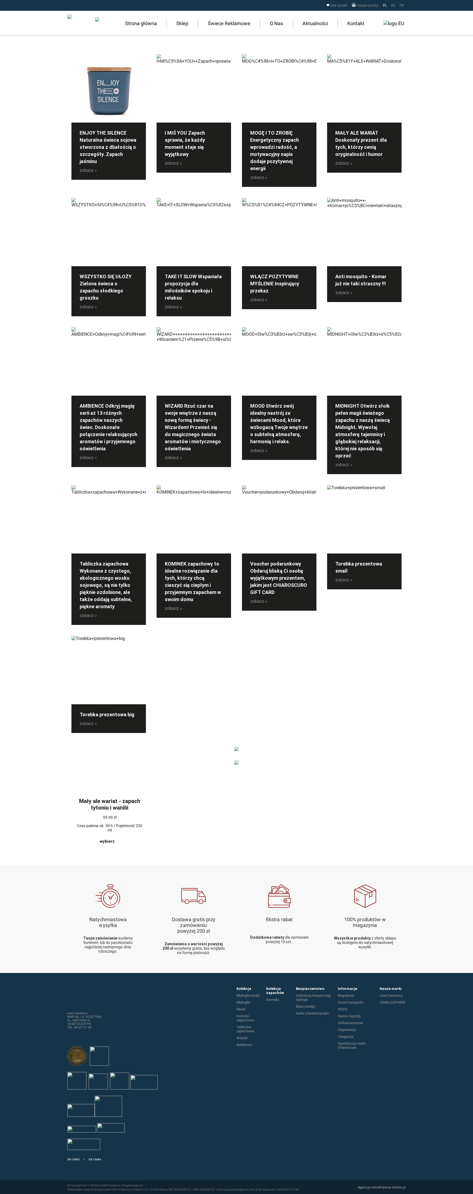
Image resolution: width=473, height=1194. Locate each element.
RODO (342, 1009)
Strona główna (141, 23)
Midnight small (247, 995)
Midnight (243, 1002)
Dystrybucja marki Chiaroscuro (352, 1045)
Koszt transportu (350, 1002)
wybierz (107, 841)
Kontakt (355, 23)
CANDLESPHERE (393, 1002)
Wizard (241, 1038)
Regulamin (346, 995)
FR (401, 5)
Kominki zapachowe (245, 1018)
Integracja (345, 1036)
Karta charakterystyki (312, 1013)
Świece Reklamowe (229, 23)
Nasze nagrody (349, 1016)
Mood (240, 1009)
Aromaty (272, 1000)
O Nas (276, 23)
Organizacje (347, 1030)
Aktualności (315, 23)
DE (393, 5)
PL (385, 5)
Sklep (182, 23)
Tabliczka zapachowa (245, 1029)
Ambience (244, 1045)
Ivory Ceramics (391, 995)
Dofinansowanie (350, 1023)
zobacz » (88, 170)
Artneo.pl (399, 1187)
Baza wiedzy (305, 1006)
